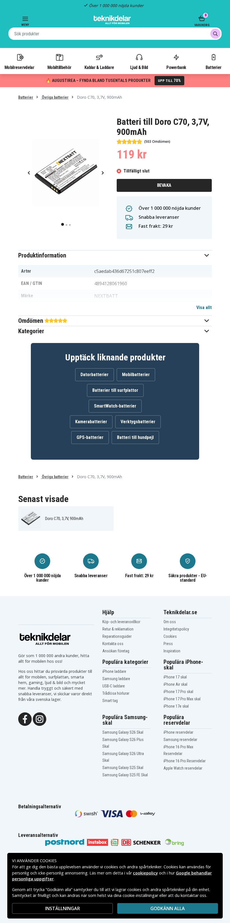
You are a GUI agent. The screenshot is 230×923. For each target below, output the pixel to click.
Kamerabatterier (91, 421)
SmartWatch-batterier (115, 406)
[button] (115, 255)
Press (168, 643)
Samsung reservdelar (180, 739)
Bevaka (164, 185)
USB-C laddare (113, 686)
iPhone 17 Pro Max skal (182, 699)
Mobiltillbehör (59, 67)
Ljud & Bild (139, 67)
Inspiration (172, 651)
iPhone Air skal (175, 684)
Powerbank (176, 67)
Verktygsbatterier (138, 421)
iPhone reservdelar (178, 732)
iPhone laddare (114, 671)
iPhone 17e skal (176, 706)
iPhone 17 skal (175, 677)
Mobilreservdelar (19, 67)
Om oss (170, 622)
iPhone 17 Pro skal (178, 691)
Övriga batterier (54, 97)
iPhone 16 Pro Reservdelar (185, 761)
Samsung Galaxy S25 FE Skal (125, 775)
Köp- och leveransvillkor (121, 622)
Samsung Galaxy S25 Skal (122, 767)
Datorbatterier (95, 374)
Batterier (214, 67)
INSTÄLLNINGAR (62, 908)
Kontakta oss (112, 643)
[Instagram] (39, 718)
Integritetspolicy (176, 629)
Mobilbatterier (136, 374)
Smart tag (110, 700)
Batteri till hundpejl (135, 437)
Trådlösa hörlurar (115, 693)
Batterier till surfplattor (115, 390)
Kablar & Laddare (99, 67)
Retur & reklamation (118, 629)
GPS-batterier (90, 437)
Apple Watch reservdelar (183, 768)
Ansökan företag (115, 651)
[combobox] (115, 33)
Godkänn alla (167, 908)
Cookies (170, 636)
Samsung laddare (116, 678)
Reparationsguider (117, 636)
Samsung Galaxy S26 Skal (122, 732)
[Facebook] (25, 718)
